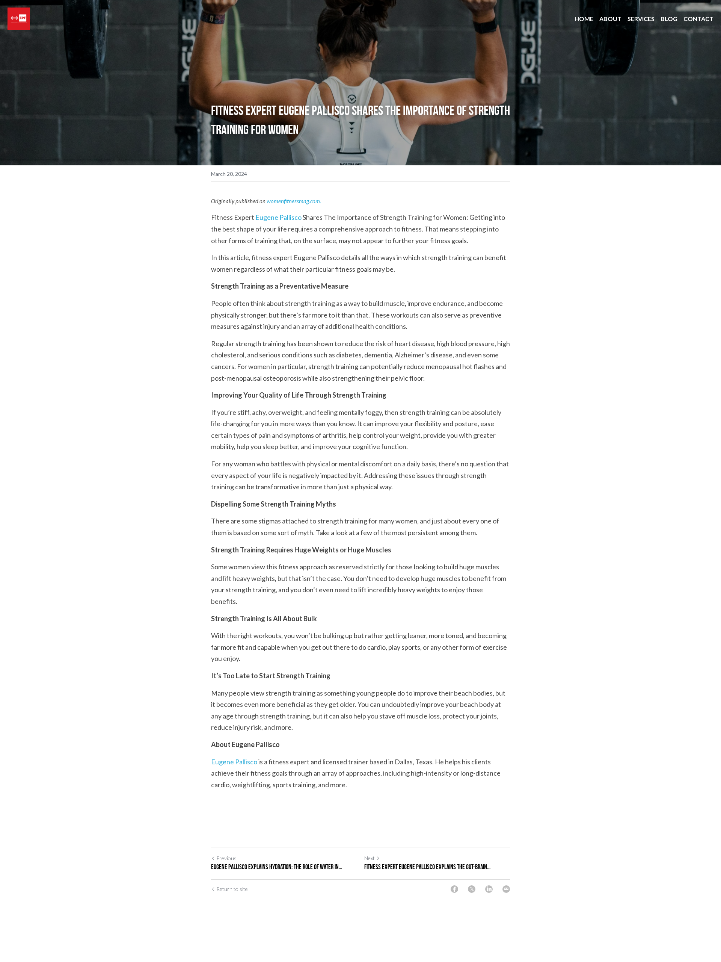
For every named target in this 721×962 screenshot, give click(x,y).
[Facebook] (454, 889)
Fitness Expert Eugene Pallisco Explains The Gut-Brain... (427, 867)
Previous (226, 858)
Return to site (232, 889)
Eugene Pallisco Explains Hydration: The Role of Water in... (276, 867)
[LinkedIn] (489, 889)
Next (369, 858)
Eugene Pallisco (278, 217)
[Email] (506, 889)
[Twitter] (471, 889)
